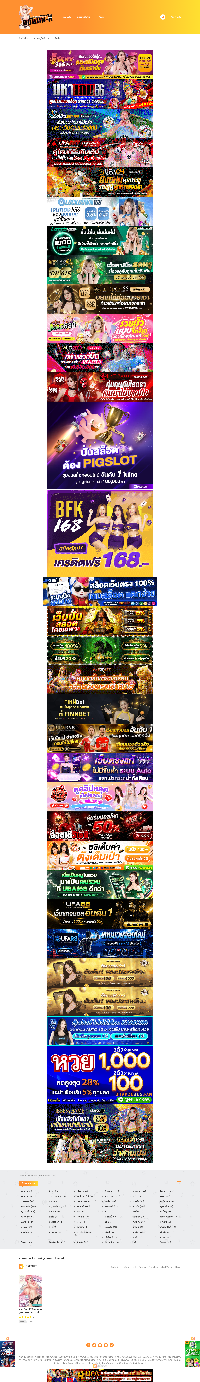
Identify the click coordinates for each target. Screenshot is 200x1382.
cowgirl (139, 1191)
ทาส (108, 1211)
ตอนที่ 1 (22, 1322)
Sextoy (27, 1201)
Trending (153, 1266)
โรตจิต (82, 1242)
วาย (53, 1227)
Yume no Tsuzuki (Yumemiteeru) (41, 1175)
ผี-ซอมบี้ (110, 1216)
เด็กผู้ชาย (167, 1232)
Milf (137, 1196)
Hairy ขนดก (58, 1196)
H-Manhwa (30, 1196)
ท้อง (80, 1211)
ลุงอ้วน (26, 1227)
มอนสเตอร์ (56, 1221)
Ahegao (28, 1191)
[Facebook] (88, 1345)
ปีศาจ (54, 1216)
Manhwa (112, 1196)
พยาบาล (138, 1216)
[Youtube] (100, 1345)
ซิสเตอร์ (55, 1211)
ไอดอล (165, 1242)
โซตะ (26, 1242)
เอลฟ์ (137, 1237)
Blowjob (111, 1191)
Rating (142, 1266)
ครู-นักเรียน (57, 1206)
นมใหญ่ (166, 1211)
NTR (165, 1196)
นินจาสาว (27, 1216)
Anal (53, 1191)
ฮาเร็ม (138, 1232)
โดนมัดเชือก (57, 1242)
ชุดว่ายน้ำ (28, 1211)
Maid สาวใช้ (85, 1196)
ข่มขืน (110, 1201)
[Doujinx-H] (36, 16)
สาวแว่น (55, 1232)
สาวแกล (27, 1232)
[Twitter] (94, 1345)
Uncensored (86, 1201)
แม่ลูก (165, 1237)
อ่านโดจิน (66, 17)
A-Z (134, 1266)
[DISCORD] (112, 1345)
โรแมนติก (112, 1242)
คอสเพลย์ (111, 1206)
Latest (126, 1266)
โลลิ (136, 1242)
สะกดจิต (110, 1227)
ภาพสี (27, 1221)
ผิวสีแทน (83, 1216)
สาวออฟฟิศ (168, 1227)
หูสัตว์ (109, 1232)
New (177, 1266)
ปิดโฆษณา (102, 1365)
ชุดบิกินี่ (166, 1206)
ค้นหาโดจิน (176, 17)
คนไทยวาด (167, 1201)
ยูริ (107, 1221)
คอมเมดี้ (83, 1206)
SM (53, 1201)
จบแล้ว (138, 1206)
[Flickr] (106, 1345)
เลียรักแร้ (111, 1237)
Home (21, 1175)
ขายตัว (138, 1201)
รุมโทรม (139, 1221)
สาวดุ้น (137, 1227)
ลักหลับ (166, 1221)
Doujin (167, 1191)
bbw (82, 1191)
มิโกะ (81, 1221)
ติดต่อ (101, 17)
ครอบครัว (28, 1206)
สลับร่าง (82, 1227)
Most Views (166, 1266)
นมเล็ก (137, 1211)
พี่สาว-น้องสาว (169, 1216)
